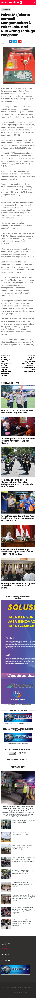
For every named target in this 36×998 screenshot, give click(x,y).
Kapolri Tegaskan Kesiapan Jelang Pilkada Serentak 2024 (23, 821)
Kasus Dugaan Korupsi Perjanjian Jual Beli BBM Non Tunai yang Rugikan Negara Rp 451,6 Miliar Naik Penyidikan (23, 910)
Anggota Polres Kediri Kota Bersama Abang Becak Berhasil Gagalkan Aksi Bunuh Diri (22, 872)
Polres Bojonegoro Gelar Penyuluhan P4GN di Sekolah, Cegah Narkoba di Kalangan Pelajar (6, 366)
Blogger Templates (26, 987)
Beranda (4, 948)
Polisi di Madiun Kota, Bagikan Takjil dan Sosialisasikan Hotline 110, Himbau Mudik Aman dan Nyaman (23, 859)
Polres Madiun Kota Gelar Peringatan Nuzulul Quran (20, 834)
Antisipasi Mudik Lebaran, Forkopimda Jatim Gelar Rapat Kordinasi (22, 884)
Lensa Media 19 (10, 2)
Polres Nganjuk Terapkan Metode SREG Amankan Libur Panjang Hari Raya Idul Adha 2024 (18, 808)
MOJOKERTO (6, 10)
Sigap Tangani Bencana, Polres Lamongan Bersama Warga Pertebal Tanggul (22, 847)
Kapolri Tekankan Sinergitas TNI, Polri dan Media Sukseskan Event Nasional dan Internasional (28, 364)
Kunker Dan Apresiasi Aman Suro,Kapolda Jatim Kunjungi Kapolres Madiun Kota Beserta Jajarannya (22, 922)
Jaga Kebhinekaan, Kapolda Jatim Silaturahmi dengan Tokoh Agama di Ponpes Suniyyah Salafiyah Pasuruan (23, 897)
